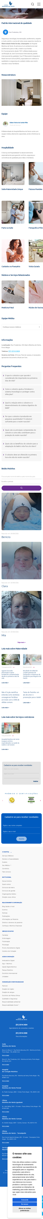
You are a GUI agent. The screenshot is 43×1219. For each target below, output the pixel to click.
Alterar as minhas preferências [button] (25, 1209)
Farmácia (5, 935)
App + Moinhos (7, 963)
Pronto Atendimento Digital (11, 948)
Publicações (6, 916)
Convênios (5, 868)
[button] (12, 101)
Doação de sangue (8, 992)
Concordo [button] (24, 1200)
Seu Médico (6, 865)
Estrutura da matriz (8, 887)
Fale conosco (6, 872)
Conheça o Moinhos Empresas (12, 926)
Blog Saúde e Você (8, 906)
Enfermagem (6, 938)
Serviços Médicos (8, 856)
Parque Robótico (7, 970)
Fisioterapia (6, 941)
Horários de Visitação (9, 951)
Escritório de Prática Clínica (11, 995)
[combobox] (21, 327)
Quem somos (6, 884)
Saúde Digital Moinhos (9, 967)
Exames (4, 862)
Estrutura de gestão (8, 891)
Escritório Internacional (9, 973)
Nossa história (6, 881)
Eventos (5, 910)
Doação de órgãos (8, 989)
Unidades (5, 976)
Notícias (4, 913)
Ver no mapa (5, 1055)
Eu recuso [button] (24, 1204)
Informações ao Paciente (10, 919)
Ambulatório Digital (8, 960)
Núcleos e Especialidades (10, 859)
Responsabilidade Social (10, 1005)
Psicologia (5, 944)
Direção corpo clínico (9, 897)
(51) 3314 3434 (14, 351)
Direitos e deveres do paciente (12, 922)
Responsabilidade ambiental (11, 1002)
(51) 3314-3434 (21, 1025)
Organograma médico (9, 894)
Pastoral (4, 986)
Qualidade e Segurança (9, 999)
